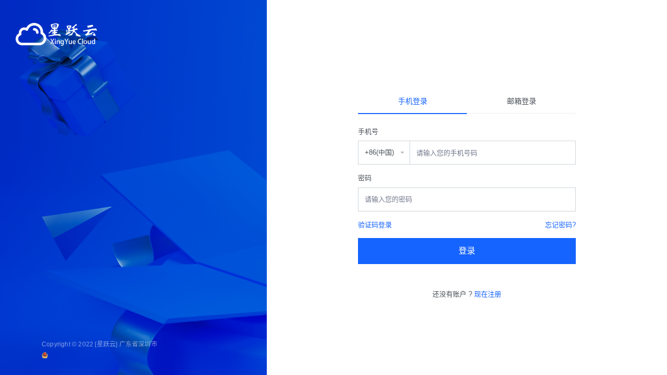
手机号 (368, 131)
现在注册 (487, 294)
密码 (365, 178)
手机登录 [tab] (412, 101)
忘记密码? (560, 225)
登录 (467, 250)
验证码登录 (375, 225)
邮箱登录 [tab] (521, 101)
